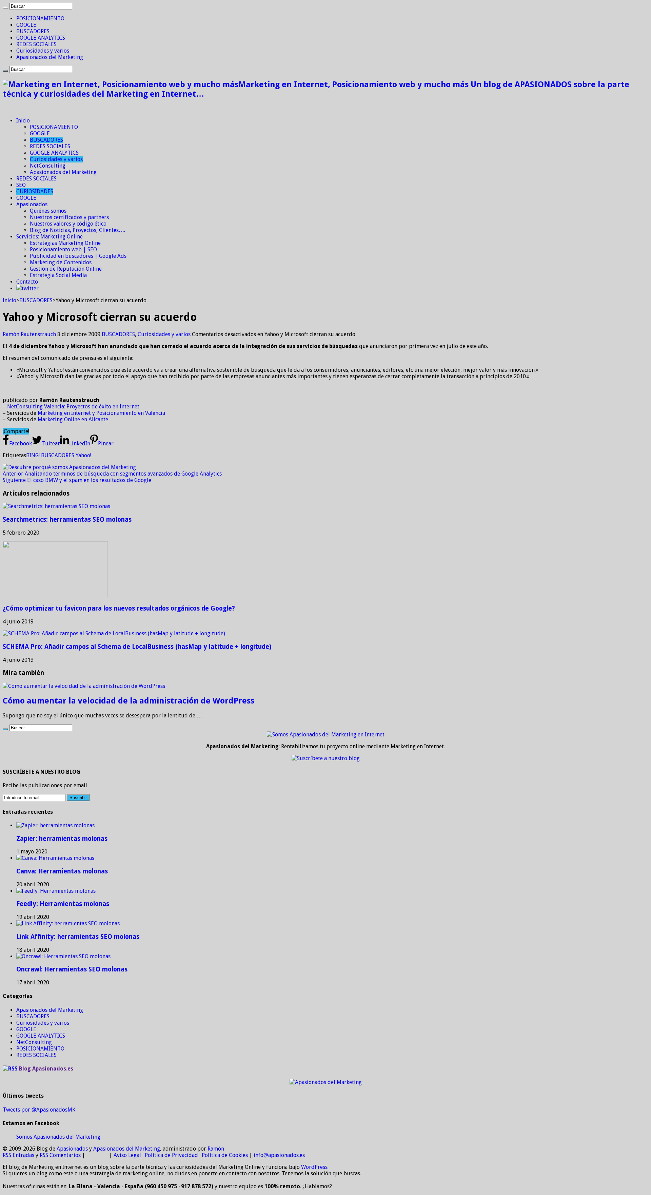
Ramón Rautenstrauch (30, 334)
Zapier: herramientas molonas (61, 838)
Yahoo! (83, 455)
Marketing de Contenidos (61, 262)
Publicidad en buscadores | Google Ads (78, 256)
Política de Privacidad (171, 1155)
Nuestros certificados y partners (69, 217)
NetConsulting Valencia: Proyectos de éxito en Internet (73, 406)
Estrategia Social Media (58, 275)
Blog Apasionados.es (46, 1068)
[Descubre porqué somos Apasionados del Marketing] (69, 467)
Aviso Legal (127, 1155)
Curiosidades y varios (42, 50)
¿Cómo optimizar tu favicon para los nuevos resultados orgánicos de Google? (119, 608)
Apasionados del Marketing (49, 57)
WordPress (314, 1167)
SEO (21, 185)
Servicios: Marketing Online (49, 236)
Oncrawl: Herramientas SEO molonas (71, 969)
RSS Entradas (18, 1155)
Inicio (23, 120)
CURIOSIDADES (34, 191)
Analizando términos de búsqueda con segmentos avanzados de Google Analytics (112, 473)
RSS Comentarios (60, 1155)
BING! (33, 455)
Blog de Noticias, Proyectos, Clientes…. (77, 230)
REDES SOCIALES (36, 44)
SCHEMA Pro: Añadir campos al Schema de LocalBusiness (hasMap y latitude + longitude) (137, 646)
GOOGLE (26, 25)
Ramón (216, 1148)
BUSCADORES (33, 31)
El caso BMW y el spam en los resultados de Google (77, 480)
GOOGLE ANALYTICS (40, 38)
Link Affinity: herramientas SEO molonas (77, 936)
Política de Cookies (225, 1155)
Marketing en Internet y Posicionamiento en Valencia (101, 413)
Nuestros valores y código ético (68, 223)
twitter (30, 288)
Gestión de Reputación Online (66, 269)
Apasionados (31, 204)
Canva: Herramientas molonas (62, 871)
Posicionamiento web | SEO (63, 249)
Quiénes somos (48, 211)
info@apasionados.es (279, 1155)
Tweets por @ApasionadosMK (39, 1109)
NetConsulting (47, 165)
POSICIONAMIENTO (40, 18)
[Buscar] (5, 8)
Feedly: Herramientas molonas (62, 903)
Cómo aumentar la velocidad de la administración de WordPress (128, 701)
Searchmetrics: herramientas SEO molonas (67, 519)
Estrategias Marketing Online (65, 243)
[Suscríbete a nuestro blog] (326, 758)
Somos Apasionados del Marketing (58, 1137)
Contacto (27, 281)
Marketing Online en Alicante (73, 419)
